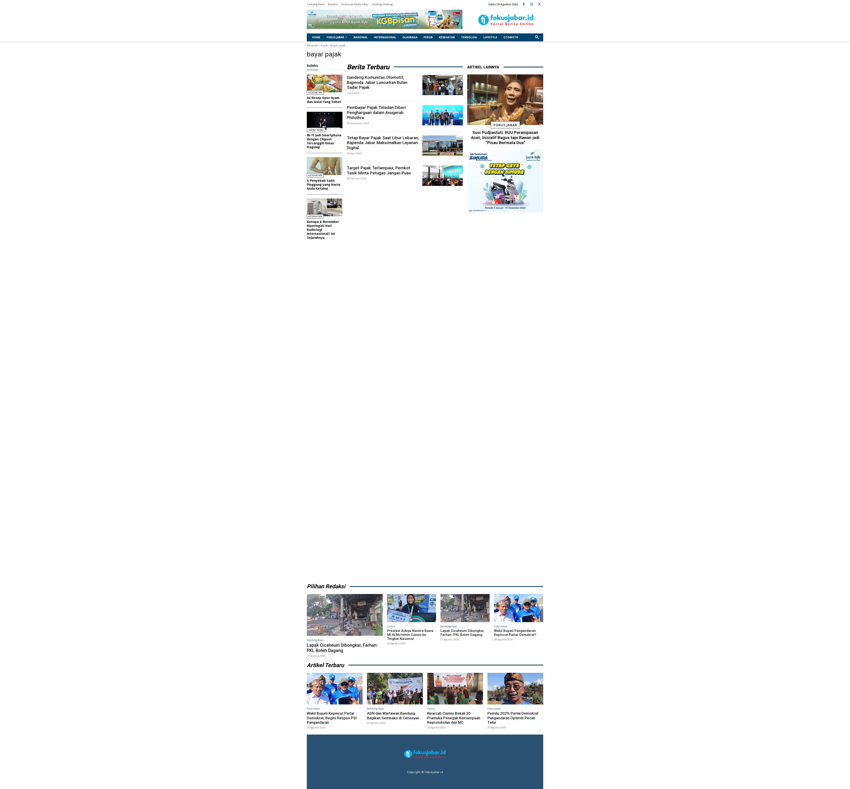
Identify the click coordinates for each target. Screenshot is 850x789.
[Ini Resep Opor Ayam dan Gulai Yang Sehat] (324, 84)
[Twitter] (539, 4)
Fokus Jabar (505, 125)
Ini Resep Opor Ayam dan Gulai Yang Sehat (324, 100)
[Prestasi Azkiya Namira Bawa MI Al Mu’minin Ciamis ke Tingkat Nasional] (411, 608)
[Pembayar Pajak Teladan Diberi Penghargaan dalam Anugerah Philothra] (442, 115)
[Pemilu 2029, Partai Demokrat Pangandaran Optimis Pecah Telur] (515, 689)
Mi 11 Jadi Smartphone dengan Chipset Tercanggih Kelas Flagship (324, 141)
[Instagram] (531, 4)
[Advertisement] (505, 396)
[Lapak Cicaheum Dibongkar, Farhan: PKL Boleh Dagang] (345, 615)
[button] (537, 37)
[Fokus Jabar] (506, 20)
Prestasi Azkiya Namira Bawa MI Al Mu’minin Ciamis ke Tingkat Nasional (410, 635)
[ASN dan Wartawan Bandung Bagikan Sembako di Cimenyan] (395, 689)
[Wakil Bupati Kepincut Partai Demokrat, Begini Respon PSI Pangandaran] (335, 689)
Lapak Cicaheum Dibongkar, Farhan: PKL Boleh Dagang (342, 647)
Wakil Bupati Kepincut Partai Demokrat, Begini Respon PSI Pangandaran (332, 718)
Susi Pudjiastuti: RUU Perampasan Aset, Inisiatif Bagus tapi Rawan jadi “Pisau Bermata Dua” (505, 137)
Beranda (312, 45)
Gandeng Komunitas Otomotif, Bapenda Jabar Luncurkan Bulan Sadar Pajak (377, 82)
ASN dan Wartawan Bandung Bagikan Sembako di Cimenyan (393, 715)
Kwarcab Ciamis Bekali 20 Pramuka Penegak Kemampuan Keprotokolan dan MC (453, 718)
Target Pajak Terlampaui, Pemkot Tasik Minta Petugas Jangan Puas (379, 170)
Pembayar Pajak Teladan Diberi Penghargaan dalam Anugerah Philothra (376, 112)
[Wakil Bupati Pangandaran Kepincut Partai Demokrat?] (518, 608)
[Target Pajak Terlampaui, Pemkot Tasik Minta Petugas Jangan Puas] (442, 176)
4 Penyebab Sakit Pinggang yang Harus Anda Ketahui (323, 185)
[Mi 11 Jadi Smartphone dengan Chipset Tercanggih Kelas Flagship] (324, 121)
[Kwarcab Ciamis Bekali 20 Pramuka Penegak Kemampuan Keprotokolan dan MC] (455, 689)
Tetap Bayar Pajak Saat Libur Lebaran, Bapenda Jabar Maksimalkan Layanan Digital (383, 142)
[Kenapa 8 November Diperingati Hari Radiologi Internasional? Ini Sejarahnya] (324, 207)
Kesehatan (315, 92)
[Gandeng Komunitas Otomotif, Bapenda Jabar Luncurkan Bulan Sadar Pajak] (442, 85)
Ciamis (391, 626)
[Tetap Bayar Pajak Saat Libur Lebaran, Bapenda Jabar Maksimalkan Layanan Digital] (442, 145)
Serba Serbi (316, 130)
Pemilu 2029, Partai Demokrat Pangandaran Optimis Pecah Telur (512, 718)
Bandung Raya (315, 640)
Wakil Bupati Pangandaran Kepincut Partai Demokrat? (515, 633)
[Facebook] (524, 4)
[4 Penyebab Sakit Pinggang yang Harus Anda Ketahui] (324, 166)
